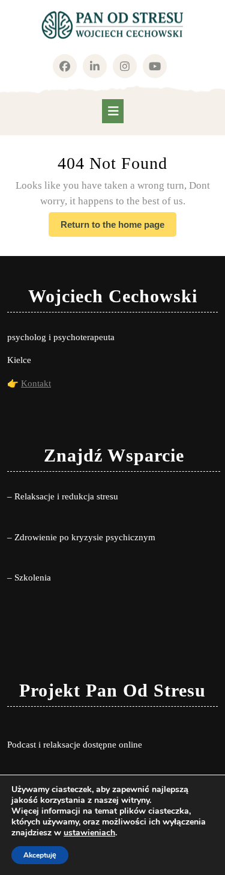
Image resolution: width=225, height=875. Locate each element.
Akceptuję (39, 855)
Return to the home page (118, 228)
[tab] (113, 111)
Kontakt (36, 383)
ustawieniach (89, 833)
